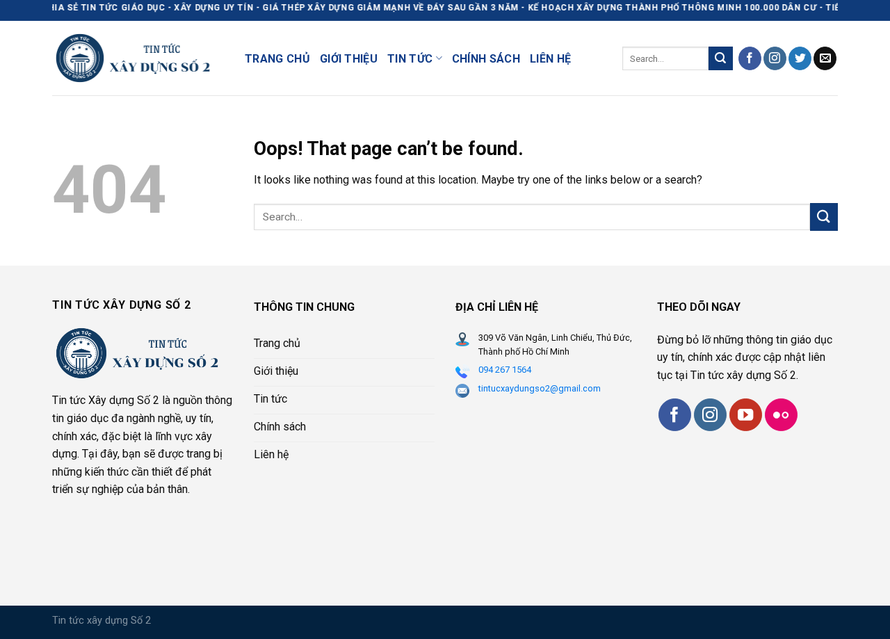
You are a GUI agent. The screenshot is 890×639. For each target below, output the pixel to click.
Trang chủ (277, 58)
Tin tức (409, 58)
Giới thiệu (349, 58)
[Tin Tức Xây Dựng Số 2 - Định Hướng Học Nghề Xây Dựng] (138, 57)
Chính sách (486, 58)
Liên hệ (550, 58)
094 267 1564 (504, 369)
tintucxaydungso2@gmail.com (539, 388)
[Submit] (720, 58)
